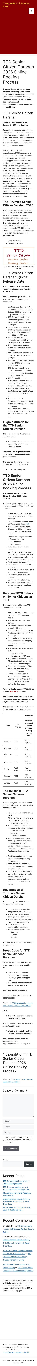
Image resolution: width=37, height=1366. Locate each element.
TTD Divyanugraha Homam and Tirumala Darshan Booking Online (18, 1229)
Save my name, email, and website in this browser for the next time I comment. (19, 1139)
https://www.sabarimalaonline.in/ (16, 1352)
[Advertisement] (18, 35)
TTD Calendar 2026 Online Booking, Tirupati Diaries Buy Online (17, 1257)
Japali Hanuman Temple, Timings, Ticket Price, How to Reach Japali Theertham (16, 1201)
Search (5, 1160)
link (27, 524)
